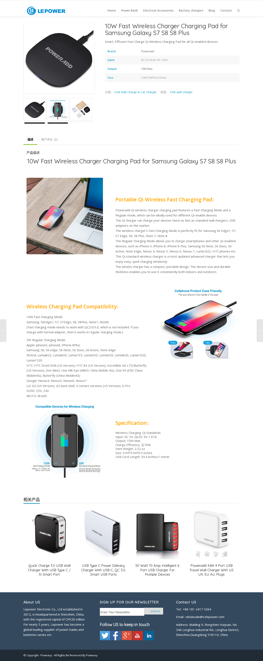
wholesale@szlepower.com (205, 617)
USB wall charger (181, 92)
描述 (30, 139)
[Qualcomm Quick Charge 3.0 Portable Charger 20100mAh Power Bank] (3, 330)
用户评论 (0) (49, 139)
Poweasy (46, 655)
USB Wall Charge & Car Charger (135, 92)
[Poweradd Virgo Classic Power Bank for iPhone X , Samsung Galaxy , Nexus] (260, 330)
